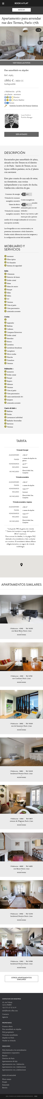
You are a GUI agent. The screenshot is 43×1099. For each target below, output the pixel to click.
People (4, 1082)
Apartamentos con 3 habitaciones (14, 1070)
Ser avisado (21, 134)
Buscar (21, 10)
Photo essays (6, 1079)
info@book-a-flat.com (10, 1010)
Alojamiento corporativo (11, 1053)
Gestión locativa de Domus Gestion (23, 105)
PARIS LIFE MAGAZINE (9, 1075)
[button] (39, 43)
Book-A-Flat (21, 3)
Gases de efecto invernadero (14, 206)
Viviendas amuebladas (10, 1035)
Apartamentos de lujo (9, 1061)
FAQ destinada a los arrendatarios (14, 1050)
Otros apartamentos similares (21, 978)
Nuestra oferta (7, 1026)
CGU (35, 1096)
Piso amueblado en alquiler (11, 1029)
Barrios (4, 1055)
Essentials (5, 1085)
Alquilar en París (8, 1038)
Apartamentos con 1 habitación (13, 1064)
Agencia (5, 1017)
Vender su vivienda (9, 1040)
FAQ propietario (8, 1032)
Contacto (5, 1014)
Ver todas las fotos (21, 63)
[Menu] (4, 3)
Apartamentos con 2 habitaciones (14, 1067)
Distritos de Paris (8, 1058)
